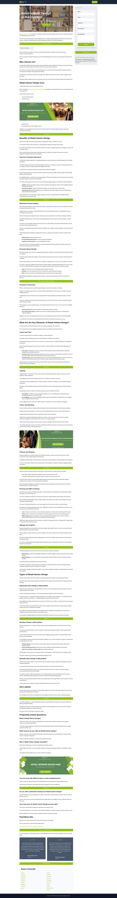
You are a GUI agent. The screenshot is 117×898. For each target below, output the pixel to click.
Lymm (22, 888)
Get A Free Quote (46, 863)
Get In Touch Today (46, 43)
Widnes (48, 884)
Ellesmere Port (50, 888)
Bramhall (30, 826)
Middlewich (23, 884)
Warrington (49, 880)
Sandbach (23, 880)
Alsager (22, 882)
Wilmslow (26, 826)
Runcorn (49, 882)
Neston (48, 889)
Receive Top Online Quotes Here (46, 830)
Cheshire (49, 878)
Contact (94, 2)
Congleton (35, 826)
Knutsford (23, 878)
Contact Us (46, 618)
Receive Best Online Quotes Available (46, 281)
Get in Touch (46, 367)
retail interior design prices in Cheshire (36, 89)
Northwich (23, 886)
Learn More (46, 547)
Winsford (49, 874)
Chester (48, 886)
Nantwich (49, 876)
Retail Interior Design (25, 34)
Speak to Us (46, 199)
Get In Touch (86, 52)
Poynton (21, 826)
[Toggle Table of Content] (31, 48)
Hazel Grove (40, 826)
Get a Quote (45, 24)
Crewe (48, 872)
